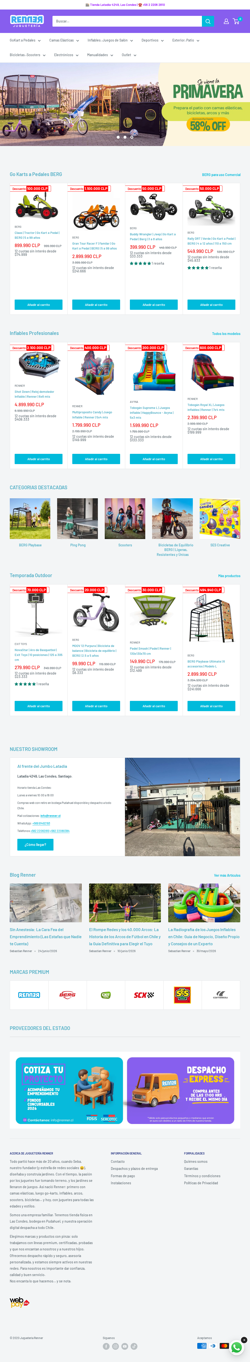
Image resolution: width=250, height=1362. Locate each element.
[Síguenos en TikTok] (134, 1346)
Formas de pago (123, 1176)
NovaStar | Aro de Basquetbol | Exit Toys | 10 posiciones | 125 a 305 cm (38, 655)
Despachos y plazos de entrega (134, 1168)
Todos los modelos (226, 334)
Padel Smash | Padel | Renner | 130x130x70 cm (150, 650)
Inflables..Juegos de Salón (108, 40)
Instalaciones (121, 1183)
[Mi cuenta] (226, 21)
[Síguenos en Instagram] (115, 1346)
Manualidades (97, 55)
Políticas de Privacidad (201, 1183)
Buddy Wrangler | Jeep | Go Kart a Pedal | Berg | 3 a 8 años (153, 236)
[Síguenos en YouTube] (124, 1346)
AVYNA (134, 401)
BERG (18, 226)
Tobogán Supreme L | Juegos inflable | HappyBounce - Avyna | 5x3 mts (151, 412)
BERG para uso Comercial (221, 175)
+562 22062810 (40, 830)
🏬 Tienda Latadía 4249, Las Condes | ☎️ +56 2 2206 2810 (125, 5)
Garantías (191, 1168)
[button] (141, 263)
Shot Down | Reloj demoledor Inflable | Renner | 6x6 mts (34, 394)
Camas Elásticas (61, 40)
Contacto (118, 1161)
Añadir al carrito (38, 305)
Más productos (229, 576)
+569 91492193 (41, 823)
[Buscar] (208, 21)
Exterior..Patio (183, 40)
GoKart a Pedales (22, 40)
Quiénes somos (196, 1161)
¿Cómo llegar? (35, 844)
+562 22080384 (60, 830)
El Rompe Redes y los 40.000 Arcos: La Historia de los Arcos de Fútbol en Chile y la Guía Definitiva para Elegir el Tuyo (125, 936)
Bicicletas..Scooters (25, 55)
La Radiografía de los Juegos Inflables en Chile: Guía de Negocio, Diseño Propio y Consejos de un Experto (204, 936)
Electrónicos (63, 55)
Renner (20, 385)
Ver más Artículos (227, 875)
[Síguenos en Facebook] (106, 1346)
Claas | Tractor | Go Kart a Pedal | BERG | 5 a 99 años (37, 235)
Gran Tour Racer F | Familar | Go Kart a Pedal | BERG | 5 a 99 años (94, 245)
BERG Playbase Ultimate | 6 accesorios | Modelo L (206, 663)
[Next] (240, 249)
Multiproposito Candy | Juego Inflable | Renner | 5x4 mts (92, 414)
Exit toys (21, 643)
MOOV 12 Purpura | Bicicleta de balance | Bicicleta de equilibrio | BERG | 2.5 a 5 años (94, 650)
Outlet (126, 55)
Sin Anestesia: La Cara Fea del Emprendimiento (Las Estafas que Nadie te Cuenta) (46, 936)
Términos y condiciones (202, 1176)
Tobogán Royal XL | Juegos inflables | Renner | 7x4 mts (206, 407)
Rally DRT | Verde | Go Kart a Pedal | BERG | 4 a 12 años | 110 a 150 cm (211, 241)
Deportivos (150, 40)
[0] (236, 21)
